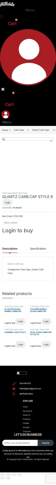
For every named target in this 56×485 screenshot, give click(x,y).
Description (9, 248)
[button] (29, 10)
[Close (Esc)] (2, 474)
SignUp (45, 443)
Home (5, 130)
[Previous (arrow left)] (2, 478)
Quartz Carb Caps (40, 130)
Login (7, 202)
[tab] (9, 250)
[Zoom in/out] (19, 474)
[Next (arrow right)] (8, 478)
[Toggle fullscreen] (13, 474)
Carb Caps (19, 130)
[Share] (8, 474)
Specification (38, 248)
